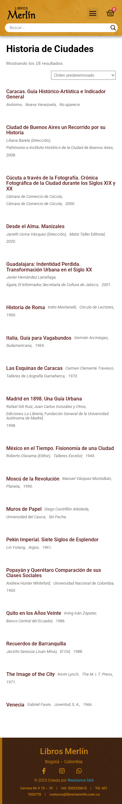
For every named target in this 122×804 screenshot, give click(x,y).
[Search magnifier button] (113, 27)
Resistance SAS (81, 780)
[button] (93, 13)
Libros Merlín (64, 751)
